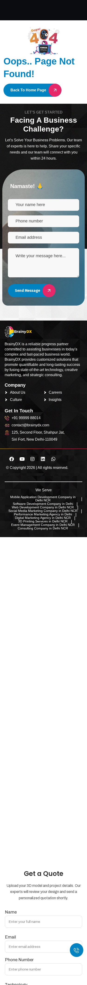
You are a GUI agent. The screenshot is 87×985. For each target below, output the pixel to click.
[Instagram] (32, 459)
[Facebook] (11, 459)
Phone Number (19, 959)
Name (11, 912)
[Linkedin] (43, 459)
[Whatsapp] (53, 459)
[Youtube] (22, 459)
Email (10, 937)
